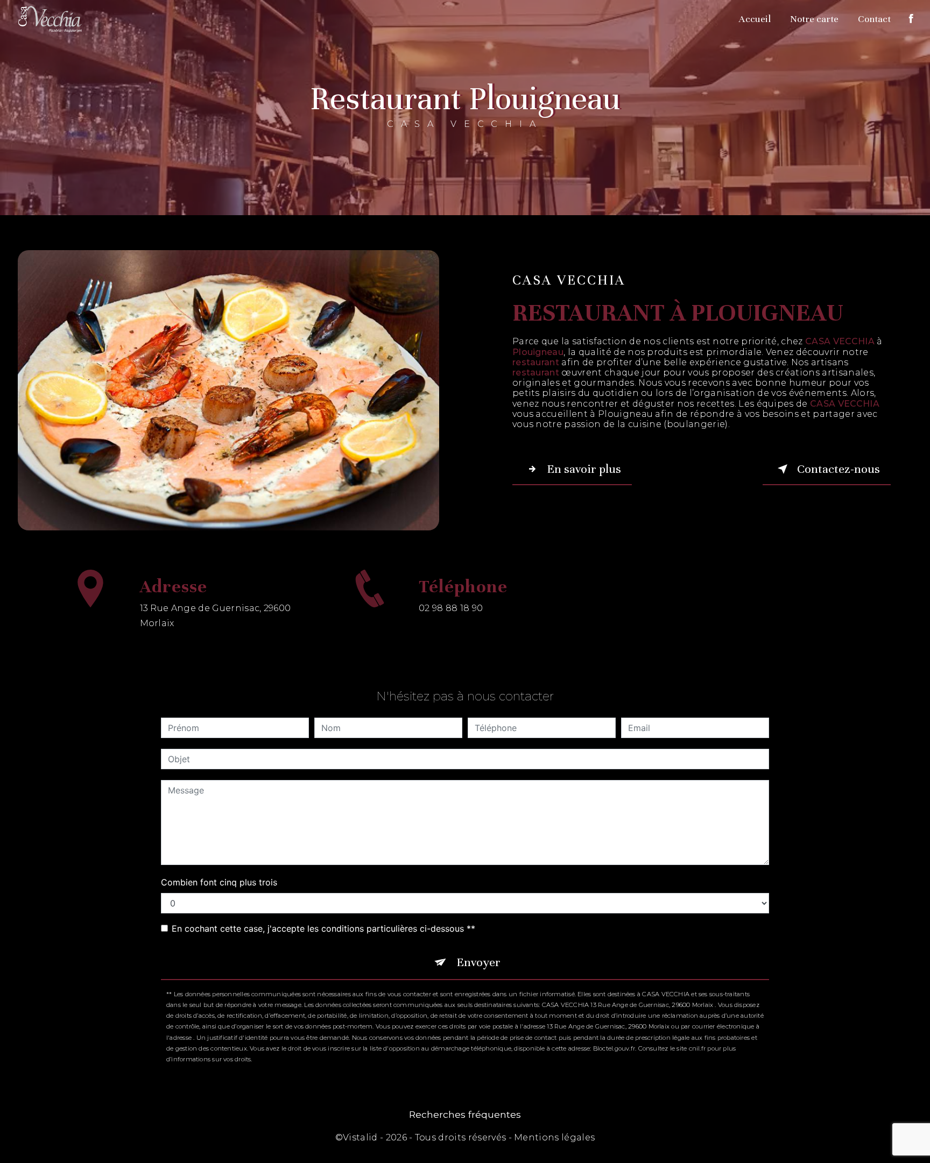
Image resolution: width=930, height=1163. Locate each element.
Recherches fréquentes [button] (465, 1114)
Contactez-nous (838, 469)
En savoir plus (584, 469)
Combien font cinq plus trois (219, 882)
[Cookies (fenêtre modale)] (3, 1156)
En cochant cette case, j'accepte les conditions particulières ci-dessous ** (323, 928)
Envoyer (478, 962)
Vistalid (360, 1137)
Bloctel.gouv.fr (614, 1048)
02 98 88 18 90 (451, 608)
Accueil (755, 19)
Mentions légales (554, 1137)
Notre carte (814, 19)
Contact (874, 19)
